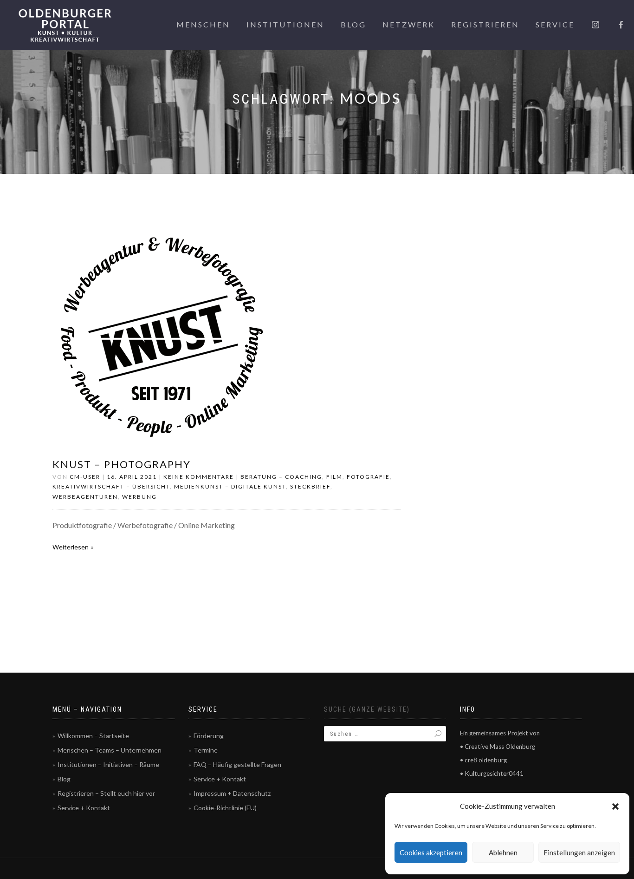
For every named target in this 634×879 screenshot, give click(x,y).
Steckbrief (310, 486)
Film (334, 476)
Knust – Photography (121, 464)
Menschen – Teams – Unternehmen (110, 750)
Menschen (203, 24)
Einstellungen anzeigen (579, 852)
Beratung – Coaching (281, 476)
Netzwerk (408, 24)
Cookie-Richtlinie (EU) (225, 808)
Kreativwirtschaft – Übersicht (111, 486)
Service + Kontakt (84, 808)
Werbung (139, 496)
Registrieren (485, 24)
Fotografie (368, 476)
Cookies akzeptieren (431, 852)
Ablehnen (503, 852)
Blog (353, 24)
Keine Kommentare (198, 476)
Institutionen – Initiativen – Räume (108, 764)
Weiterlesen (70, 547)
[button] (615, 806)
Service (555, 24)
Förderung (209, 736)
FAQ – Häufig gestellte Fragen (237, 764)
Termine (206, 750)
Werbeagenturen (85, 496)
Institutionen (285, 24)
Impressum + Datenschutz (232, 793)
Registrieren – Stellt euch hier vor (106, 793)
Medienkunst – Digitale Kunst (230, 486)
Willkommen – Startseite (93, 736)
